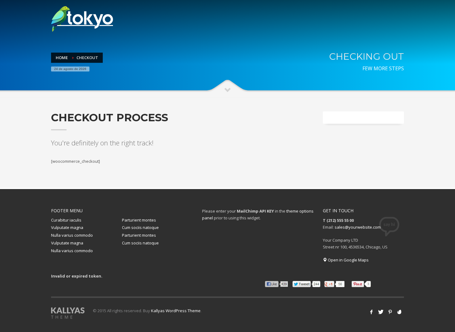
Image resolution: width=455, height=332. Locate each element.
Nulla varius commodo (72, 235)
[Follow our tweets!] (380, 312)
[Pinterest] (390, 312)
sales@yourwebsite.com (358, 227)
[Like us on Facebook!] (371, 312)
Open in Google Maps (348, 260)
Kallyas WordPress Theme (176, 310)
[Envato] (399, 312)
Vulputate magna (67, 227)
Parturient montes (139, 220)
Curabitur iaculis (66, 220)
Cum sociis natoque (140, 227)
